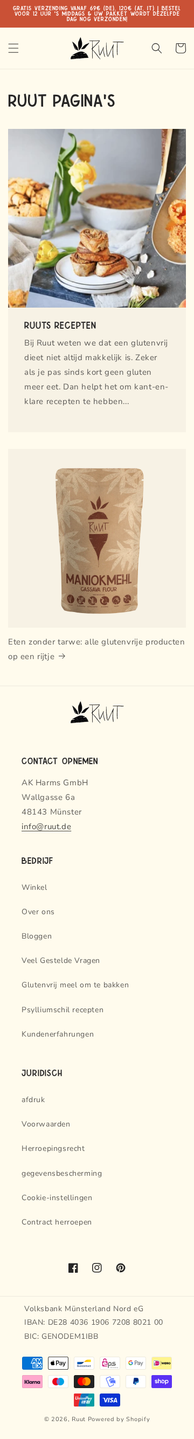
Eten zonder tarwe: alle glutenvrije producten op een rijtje (96, 649)
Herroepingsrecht (53, 1148)
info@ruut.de (46, 826)
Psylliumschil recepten (62, 1010)
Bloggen (37, 936)
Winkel (34, 887)
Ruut (79, 1419)
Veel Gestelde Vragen (61, 960)
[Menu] (13, 48)
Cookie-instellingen (57, 1198)
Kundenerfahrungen (58, 1034)
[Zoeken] (157, 48)
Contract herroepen (57, 1222)
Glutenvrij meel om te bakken (75, 985)
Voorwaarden (46, 1124)
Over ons (38, 912)
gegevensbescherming (62, 1173)
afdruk (33, 1100)
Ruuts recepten (60, 324)
